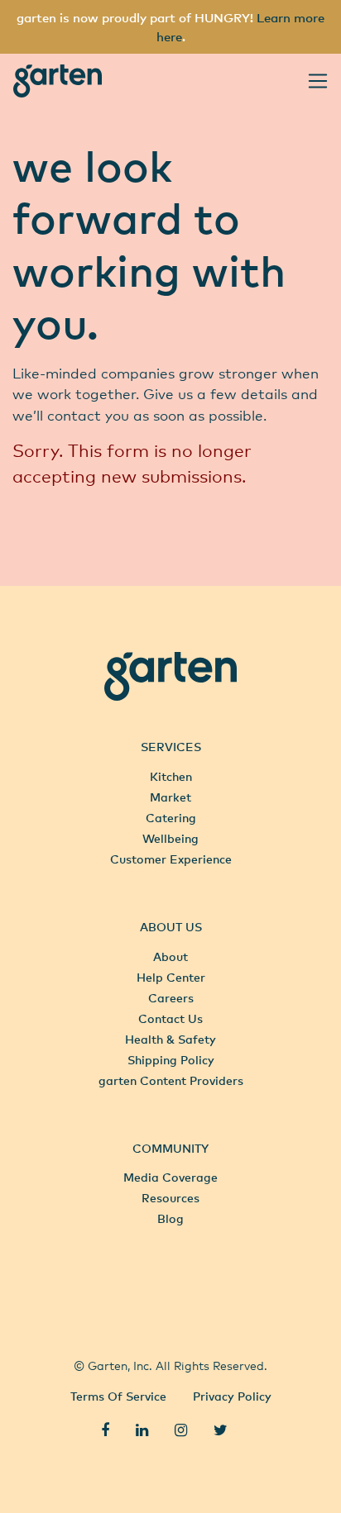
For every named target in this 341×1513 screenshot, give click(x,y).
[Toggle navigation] (317, 81)
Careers (171, 998)
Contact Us (170, 1018)
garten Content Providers (170, 1080)
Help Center (171, 977)
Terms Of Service (118, 1396)
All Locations (170, 1289)
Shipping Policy (170, 1060)
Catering (171, 818)
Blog (170, 1218)
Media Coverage (170, 1177)
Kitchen (171, 776)
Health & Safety (170, 1039)
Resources (170, 1198)
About (170, 956)
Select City (165, 1325)
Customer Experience (171, 859)
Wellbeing (170, 838)
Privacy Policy (232, 1396)
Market (170, 797)
